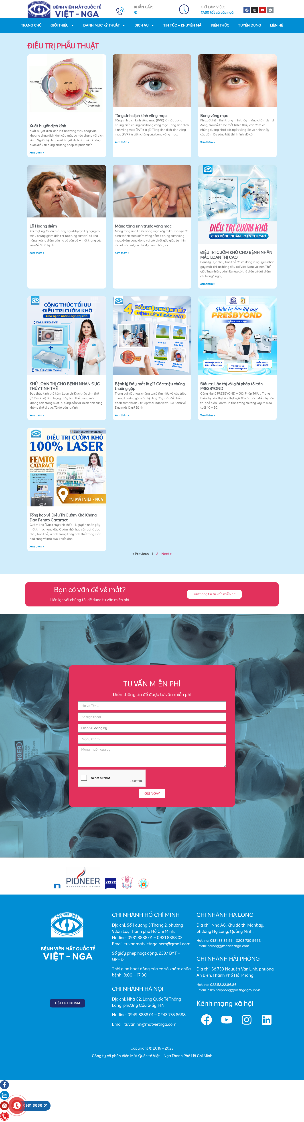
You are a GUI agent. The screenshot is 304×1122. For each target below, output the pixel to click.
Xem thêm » (37, 153)
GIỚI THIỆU (60, 25)
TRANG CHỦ (31, 25)
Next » (166, 554)
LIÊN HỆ (276, 25)
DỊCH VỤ (141, 25)
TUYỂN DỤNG (249, 25)
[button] (214, 594)
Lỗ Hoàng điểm (43, 226)
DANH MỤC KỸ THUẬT (101, 25)
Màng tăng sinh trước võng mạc (143, 226)
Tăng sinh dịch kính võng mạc (140, 116)
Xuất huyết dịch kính (48, 126)
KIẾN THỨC (220, 25)
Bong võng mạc (214, 116)
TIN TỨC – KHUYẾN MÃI (182, 25)
